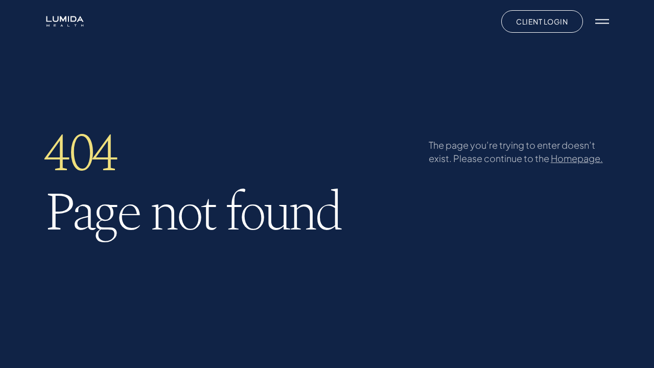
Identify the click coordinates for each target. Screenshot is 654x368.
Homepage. (577, 158)
